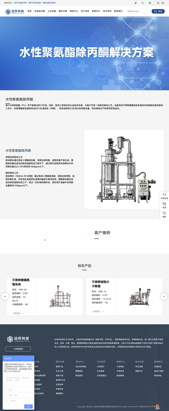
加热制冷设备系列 (38, 375)
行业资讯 (120, 367)
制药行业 (59, 367)
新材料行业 (60, 380)
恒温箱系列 (35, 380)
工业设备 (52, 11)
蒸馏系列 (34, 367)
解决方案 (63, 11)
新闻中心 (96, 11)
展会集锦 (120, 375)
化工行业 (59, 371)
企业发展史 (101, 375)
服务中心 (74, 11)
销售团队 (79, 371)
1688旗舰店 (18, 349)
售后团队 (79, 375)
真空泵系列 (35, 389)
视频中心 (139, 371)
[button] (164, 296)
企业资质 (100, 371)
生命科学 (59, 384)
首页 (29, 11)
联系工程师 (158, 371)
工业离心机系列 (37, 393)
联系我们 (118, 11)
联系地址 (158, 375)
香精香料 (59, 393)
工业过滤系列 (36, 384)
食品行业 (59, 375)
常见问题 (139, 367)
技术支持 (107, 11)
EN (162, 3)
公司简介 (100, 367)
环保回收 (59, 389)
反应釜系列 (35, 371)
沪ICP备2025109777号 (145, 407)
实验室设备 (39, 11)
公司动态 (120, 371)
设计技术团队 (81, 367)
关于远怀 (85, 11)
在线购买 (158, 367)
